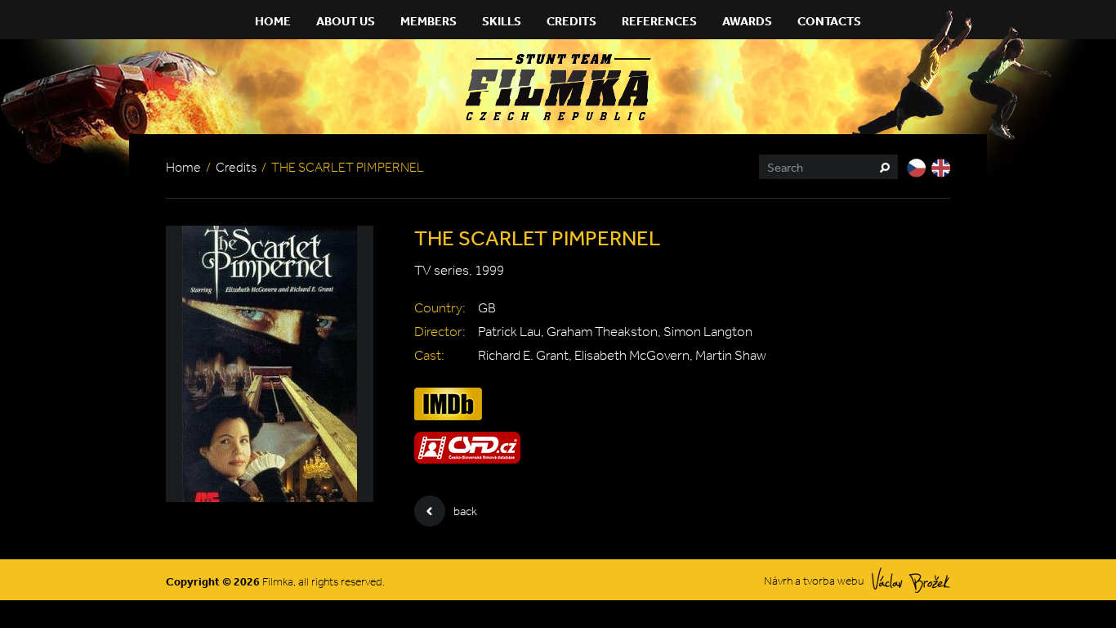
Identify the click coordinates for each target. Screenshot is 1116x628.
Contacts (829, 21)
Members (428, 21)
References (659, 21)
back (465, 511)
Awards (747, 21)
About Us (345, 21)
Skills (501, 21)
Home (273, 21)
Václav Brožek (911, 580)
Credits (571, 21)
